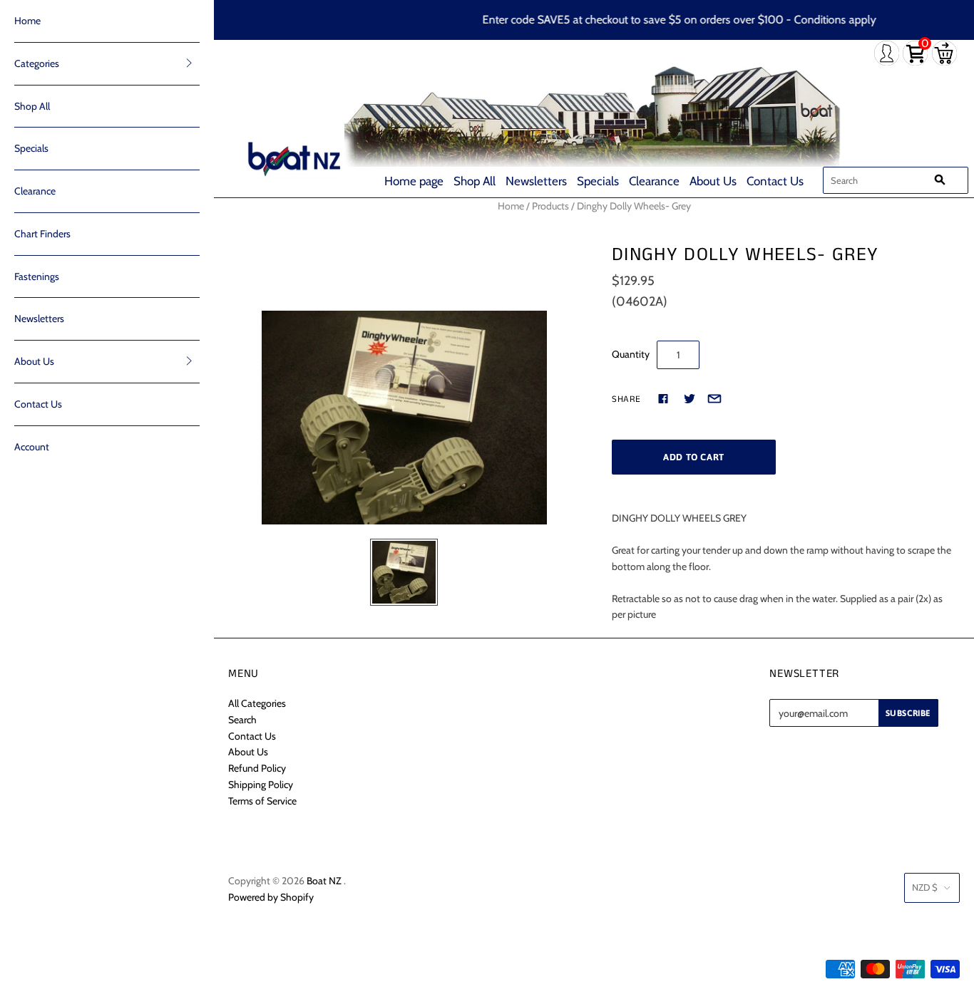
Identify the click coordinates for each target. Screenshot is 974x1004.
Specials (598, 181)
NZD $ (925, 887)
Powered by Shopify (271, 897)
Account (31, 446)
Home (27, 20)
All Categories (257, 703)
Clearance (654, 181)
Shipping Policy (260, 784)
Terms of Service (262, 801)
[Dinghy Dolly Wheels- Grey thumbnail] (404, 572)
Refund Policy (257, 768)
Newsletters (536, 181)
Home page (414, 181)
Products (550, 206)
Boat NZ (324, 880)
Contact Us (775, 181)
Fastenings (36, 276)
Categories (36, 63)
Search (242, 719)
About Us (713, 181)
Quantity (631, 354)
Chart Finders (42, 233)
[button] (189, 62)
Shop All (474, 181)
